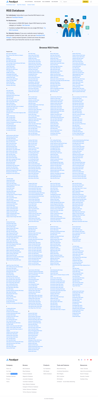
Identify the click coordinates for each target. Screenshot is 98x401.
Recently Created (84, 376)
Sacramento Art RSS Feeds (56, 279)
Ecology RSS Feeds (10, 301)
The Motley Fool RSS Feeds (12, 75)
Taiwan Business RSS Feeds (78, 78)
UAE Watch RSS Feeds (77, 120)
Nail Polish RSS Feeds (55, 55)
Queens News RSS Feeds (56, 221)
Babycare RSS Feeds (11, 141)
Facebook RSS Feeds (11, 314)
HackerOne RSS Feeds (33, 112)
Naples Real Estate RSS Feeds (57, 75)
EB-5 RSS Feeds (9, 288)
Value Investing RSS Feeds (78, 165)
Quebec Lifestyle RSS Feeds (56, 213)
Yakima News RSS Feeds (77, 254)
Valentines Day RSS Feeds (78, 154)
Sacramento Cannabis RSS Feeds (57, 281)
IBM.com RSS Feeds (32, 143)
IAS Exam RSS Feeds (33, 141)
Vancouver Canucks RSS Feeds (79, 176)
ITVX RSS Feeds (9, 71)
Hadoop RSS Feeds (32, 117)
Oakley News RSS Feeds (55, 115)
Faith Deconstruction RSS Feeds (13, 343)
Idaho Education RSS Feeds (34, 167)
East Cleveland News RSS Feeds (13, 279)
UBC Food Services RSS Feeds (79, 123)
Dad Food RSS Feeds (11, 226)
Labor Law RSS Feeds (33, 274)
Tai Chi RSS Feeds (76, 86)
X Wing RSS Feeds (76, 241)
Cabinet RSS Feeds (10, 181)
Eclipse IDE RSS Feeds (11, 296)
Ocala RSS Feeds (54, 134)
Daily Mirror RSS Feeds (11, 239)
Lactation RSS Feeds (32, 287)
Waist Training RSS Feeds (78, 191)
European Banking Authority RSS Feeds (15, 290)
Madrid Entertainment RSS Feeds (35, 346)
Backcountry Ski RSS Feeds (12, 168)
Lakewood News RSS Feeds (34, 301)
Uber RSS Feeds (75, 125)
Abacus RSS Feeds (10, 93)
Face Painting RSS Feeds (11, 319)
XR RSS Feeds (75, 237)
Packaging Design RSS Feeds (56, 146)
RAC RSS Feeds (53, 234)
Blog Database (26, 371)
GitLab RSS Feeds (10, 82)
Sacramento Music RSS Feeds (57, 285)
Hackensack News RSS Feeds (35, 109)
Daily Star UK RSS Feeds (11, 231)
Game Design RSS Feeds (33, 83)
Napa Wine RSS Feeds (55, 69)
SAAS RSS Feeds (54, 271)
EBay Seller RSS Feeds (11, 292)
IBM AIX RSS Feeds (32, 144)
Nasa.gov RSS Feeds (55, 90)
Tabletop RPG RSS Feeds (77, 58)
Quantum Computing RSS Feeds (57, 207)
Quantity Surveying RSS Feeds (57, 205)
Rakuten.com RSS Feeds (55, 261)
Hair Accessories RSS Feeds (34, 126)
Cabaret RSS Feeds (10, 180)
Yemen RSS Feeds (76, 271)
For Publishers (47, 368)
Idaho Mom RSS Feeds (33, 176)
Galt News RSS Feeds (33, 69)
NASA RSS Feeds (54, 91)
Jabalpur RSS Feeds (32, 183)
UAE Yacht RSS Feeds (77, 122)
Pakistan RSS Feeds (54, 171)
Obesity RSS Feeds (54, 123)
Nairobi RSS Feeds (54, 58)
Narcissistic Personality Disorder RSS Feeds (60, 80)
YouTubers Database (28, 381)
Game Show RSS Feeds (33, 88)
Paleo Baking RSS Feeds (55, 176)
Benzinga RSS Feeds (10, 64)
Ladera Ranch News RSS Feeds (35, 288)
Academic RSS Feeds (11, 126)
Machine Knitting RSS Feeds (34, 321)
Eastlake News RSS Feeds (12, 276)
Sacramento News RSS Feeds (56, 287)
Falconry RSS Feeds (10, 348)
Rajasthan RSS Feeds (55, 258)
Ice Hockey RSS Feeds (33, 157)
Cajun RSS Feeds (10, 196)
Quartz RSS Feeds (54, 211)
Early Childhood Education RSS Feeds (14, 266)
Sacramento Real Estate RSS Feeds (58, 290)
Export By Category (21, 4)
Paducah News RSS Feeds (56, 152)
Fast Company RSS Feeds (12, 78)
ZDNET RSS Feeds (76, 295)
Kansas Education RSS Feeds (34, 258)
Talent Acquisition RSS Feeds (78, 91)
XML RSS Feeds (75, 236)
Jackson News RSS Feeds (34, 199)
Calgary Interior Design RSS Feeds (13, 216)
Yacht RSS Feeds (76, 249)
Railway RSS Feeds (54, 253)
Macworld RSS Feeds (33, 335)
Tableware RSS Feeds (77, 59)
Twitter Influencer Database (30, 389)
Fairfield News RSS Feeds (12, 333)
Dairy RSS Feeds (10, 247)
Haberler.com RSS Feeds (33, 100)
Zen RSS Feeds (75, 303)
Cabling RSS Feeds (10, 186)
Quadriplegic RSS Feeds (55, 194)
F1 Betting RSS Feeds (11, 308)
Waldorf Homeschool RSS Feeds (79, 199)
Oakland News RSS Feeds (56, 108)
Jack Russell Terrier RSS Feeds (35, 202)
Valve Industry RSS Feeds (78, 167)
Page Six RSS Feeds (54, 156)
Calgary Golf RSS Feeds (11, 215)
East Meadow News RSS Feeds (13, 281)
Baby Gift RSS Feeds (10, 154)
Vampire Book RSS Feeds (77, 168)
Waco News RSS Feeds (77, 186)
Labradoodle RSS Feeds (33, 279)
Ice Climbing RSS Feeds (33, 152)
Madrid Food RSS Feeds (33, 349)
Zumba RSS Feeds (76, 316)
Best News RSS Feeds (11, 61)
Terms (7, 381)
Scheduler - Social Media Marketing (66, 381)
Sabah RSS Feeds (54, 273)
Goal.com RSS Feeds (10, 83)
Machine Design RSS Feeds (34, 318)
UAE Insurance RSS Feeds (78, 106)
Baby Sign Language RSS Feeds (13, 159)
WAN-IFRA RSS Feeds (77, 219)
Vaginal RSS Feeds (76, 152)
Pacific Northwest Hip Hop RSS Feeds (58, 143)
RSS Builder (60, 379)
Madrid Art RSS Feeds (33, 344)
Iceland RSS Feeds (32, 149)
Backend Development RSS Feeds (13, 170)
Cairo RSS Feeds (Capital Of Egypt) (14, 194)
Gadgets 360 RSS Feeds (33, 56)
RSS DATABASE (29, 1)
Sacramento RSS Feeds (55, 292)
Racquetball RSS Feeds (55, 233)
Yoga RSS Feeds (76, 281)
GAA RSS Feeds (31, 53)
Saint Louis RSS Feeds (55, 300)
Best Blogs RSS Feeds (11, 59)
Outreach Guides (31, 4)
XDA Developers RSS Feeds (78, 231)
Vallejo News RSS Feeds (77, 157)
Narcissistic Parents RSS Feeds (57, 78)
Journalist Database (28, 379)
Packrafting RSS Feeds (55, 149)
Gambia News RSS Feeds (33, 71)
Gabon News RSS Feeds (33, 55)
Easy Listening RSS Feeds (12, 284)
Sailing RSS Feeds (54, 298)
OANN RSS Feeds (54, 122)
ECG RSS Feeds (9, 295)
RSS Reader (55, 1)
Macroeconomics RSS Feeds (34, 327)
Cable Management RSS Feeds (13, 185)
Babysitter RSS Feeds (11, 144)
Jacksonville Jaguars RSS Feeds (35, 186)
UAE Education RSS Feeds (78, 103)
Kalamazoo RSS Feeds (33, 234)
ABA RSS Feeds (9, 98)
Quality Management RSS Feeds (57, 202)
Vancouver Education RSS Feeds (79, 178)
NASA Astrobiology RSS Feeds (57, 88)
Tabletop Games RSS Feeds (78, 56)
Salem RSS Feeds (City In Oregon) (57, 309)
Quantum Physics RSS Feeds (56, 208)
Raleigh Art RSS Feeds (55, 264)
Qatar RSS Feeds (54, 188)
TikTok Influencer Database (29, 392)
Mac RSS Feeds (31, 338)
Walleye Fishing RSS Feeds (78, 213)
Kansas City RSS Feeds (33, 253)
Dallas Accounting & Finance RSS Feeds (15, 248)
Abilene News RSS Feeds (11, 108)
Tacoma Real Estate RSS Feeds (79, 64)
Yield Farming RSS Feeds (77, 273)
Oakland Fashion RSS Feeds (56, 103)
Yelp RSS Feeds (75, 268)
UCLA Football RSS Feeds (78, 134)
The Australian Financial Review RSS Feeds (15, 63)
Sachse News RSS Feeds (55, 277)
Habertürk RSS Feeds (33, 101)
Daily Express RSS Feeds (11, 234)
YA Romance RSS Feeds (77, 262)
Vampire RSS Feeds (76, 170)
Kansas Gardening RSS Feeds (34, 261)
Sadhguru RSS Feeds (55, 293)
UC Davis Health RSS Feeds (78, 133)
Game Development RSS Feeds (35, 85)
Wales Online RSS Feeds (77, 202)
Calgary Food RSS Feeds (11, 211)
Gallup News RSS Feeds (33, 67)
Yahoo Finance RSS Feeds (78, 251)
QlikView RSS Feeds (54, 191)
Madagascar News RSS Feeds (35, 340)
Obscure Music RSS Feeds (56, 130)
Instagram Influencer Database (30, 386)
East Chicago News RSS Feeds (13, 277)
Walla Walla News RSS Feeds (78, 211)
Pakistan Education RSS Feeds (57, 163)
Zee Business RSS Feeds (77, 297)
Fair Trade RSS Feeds (11, 340)
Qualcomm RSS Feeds (55, 200)
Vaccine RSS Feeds (76, 144)
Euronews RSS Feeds (11, 85)
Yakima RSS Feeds (76, 255)
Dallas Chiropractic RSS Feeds (13, 250)
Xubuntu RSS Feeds (76, 239)
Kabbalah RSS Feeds (32, 228)
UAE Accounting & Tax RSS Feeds (79, 96)
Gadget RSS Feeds (32, 58)
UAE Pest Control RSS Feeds (78, 114)
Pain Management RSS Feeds (56, 162)
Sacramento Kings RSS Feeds (56, 284)
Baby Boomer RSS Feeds (11, 148)
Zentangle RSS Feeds (77, 302)
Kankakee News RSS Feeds (34, 242)
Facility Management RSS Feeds (13, 322)
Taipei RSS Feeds (76, 77)
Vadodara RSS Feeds (77, 151)
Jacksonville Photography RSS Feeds (36, 192)
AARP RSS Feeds (10, 92)
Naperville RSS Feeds (55, 72)
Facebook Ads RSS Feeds (12, 311)
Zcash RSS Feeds (76, 294)
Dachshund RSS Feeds (11, 223)
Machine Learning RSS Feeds (34, 322)
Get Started (26, 25)
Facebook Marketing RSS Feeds (13, 313)
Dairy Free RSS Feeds (11, 245)
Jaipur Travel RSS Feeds (33, 208)
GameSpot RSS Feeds (33, 80)
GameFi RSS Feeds (32, 75)
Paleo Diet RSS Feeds (55, 178)
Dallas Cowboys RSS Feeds (12, 253)
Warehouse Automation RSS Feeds (80, 221)
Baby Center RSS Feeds (11, 143)
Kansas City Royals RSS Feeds (35, 252)
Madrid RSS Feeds (32, 351)
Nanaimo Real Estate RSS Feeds (57, 63)
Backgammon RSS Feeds (11, 171)
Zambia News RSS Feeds (77, 292)
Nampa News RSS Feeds (55, 61)
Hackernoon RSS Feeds (33, 111)
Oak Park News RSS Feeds (56, 120)
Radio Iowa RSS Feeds (55, 244)
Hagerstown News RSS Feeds (35, 119)
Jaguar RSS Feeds (32, 205)
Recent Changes (84, 373)
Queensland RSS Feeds (55, 219)
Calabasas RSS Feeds (11, 202)
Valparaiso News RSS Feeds (78, 163)
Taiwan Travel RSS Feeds (77, 85)
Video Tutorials (84, 368)
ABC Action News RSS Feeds (12, 100)
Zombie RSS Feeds (76, 311)
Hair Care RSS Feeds (32, 128)
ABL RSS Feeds (9, 111)
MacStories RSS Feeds (33, 333)
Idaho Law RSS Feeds (33, 175)
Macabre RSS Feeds (32, 313)
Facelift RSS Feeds (10, 318)
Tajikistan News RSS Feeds (78, 88)
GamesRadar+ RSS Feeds (34, 82)
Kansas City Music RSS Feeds (35, 248)
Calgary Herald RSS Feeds (12, 208)
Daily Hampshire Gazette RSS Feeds (14, 236)
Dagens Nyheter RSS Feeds (12, 228)
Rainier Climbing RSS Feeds (56, 255)
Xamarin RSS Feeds (76, 226)
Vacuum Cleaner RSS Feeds (78, 146)
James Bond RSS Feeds (33, 221)
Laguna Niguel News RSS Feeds (35, 296)
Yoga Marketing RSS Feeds (78, 277)
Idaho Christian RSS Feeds (34, 163)
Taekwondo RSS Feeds (77, 71)
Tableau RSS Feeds (76, 53)
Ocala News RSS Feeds (55, 133)
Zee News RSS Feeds (77, 299)
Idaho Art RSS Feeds (32, 162)
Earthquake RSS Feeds (11, 271)
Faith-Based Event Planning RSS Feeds (14, 341)
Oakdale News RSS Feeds (56, 96)
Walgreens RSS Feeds (77, 208)
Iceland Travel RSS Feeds (33, 151)
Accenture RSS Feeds (11, 128)
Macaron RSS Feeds (32, 314)
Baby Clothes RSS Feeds (11, 151)
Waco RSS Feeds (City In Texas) (79, 188)
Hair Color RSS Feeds (33, 130)
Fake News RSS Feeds (11, 346)
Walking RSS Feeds (76, 210)
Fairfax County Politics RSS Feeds (13, 327)
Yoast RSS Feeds (76, 276)
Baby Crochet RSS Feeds (11, 152)
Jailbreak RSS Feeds (32, 207)
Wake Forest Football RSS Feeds (79, 196)
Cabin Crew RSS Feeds (11, 183)
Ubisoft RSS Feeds (76, 126)
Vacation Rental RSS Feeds (78, 141)
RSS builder (37, 1)
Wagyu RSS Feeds (76, 189)
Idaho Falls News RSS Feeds (34, 168)
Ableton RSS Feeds (10, 109)
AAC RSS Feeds (9, 90)
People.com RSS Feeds (11, 80)
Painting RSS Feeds (54, 160)
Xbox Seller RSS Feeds (77, 229)
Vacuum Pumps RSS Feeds (78, 148)
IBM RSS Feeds (31, 146)
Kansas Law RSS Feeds (33, 263)
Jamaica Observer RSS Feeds (34, 213)
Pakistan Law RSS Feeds (55, 167)
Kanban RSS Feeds (32, 241)
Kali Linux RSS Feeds (32, 237)
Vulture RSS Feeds (10, 66)
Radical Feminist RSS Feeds (56, 239)
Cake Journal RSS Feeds (11, 197)
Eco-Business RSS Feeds (11, 300)
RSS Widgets (60, 373)
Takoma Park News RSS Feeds (79, 90)
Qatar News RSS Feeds (55, 185)
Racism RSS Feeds (54, 229)
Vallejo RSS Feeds (76, 159)
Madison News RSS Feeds (34, 341)
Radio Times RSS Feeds (55, 242)
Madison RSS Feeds (32, 343)
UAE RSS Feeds (75, 117)
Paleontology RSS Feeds (55, 175)
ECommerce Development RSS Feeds (14, 303)
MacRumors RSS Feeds (33, 332)
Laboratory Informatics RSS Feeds (35, 273)
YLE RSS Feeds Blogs (77, 274)
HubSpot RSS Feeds (10, 77)
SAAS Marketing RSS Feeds (56, 270)
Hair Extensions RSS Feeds (34, 131)
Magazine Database (28, 376)
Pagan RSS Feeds (54, 154)
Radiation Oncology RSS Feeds (57, 236)
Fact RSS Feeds (9, 324)
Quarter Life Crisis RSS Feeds (56, 210)
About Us (8, 368)
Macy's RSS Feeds (32, 337)
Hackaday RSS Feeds (33, 106)
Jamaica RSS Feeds (32, 216)
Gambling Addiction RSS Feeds (35, 72)
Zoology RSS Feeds (76, 313)
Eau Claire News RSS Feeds (12, 287)
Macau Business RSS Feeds (34, 316)
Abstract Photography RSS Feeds (13, 122)
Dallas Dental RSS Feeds (11, 255)
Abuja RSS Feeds (10, 123)
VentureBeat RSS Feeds (11, 74)
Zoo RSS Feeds (75, 314)
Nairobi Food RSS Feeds (55, 56)
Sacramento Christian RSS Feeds (57, 282)
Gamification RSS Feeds (33, 91)
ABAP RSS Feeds (10, 96)
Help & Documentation (86, 371)
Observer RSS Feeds (54, 131)
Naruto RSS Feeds (54, 86)
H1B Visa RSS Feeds (32, 96)
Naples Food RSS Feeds (55, 74)
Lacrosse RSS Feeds (32, 285)
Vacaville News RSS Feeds (78, 143)
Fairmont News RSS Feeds (12, 337)
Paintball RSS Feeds (54, 157)
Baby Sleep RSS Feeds (11, 160)
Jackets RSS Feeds (32, 185)
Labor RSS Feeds (32, 277)
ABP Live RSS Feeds (10, 117)
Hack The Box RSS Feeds (33, 115)
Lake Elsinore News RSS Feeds (35, 306)
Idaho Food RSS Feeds (33, 170)
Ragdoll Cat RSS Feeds (55, 248)
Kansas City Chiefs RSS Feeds (35, 247)
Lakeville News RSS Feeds (34, 300)
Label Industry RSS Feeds (34, 270)
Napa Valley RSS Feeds (55, 67)
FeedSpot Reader (17, 17)
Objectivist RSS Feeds (55, 126)
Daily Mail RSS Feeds (11, 229)
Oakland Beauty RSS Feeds (56, 101)
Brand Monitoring (61, 368)
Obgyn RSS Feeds (54, 125)
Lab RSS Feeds (31, 282)
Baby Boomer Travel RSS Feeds (13, 149)
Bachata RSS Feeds (10, 163)
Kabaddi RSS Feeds (32, 226)
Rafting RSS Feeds (54, 247)
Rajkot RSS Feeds (54, 259)
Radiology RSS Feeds (55, 241)
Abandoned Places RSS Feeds (13, 95)
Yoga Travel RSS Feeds (77, 284)
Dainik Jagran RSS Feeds (11, 241)
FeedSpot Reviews (11, 376)
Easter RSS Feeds (10, 274)
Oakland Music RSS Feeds (56, 106)
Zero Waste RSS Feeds (77, 306)
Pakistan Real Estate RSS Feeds (57, 170)
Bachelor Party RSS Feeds (12, 167)
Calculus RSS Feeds (10, 205)
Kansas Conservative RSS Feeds (35, 256)
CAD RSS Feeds (9, 189)
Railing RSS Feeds (54, 252)
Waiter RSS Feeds (76, 192)
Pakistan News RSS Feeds (56, 168)
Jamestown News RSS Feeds (34, 219)
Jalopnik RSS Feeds (32, 211)
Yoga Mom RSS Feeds (77, 279)
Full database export (10, 4)
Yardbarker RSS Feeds (77, 260)
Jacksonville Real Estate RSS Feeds (36, 196)
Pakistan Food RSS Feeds (56, 165)
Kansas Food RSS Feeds (33, 259)
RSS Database (26, 368)
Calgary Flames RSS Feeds (12, 210)
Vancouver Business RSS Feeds (79, 175)
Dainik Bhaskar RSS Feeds (12, 242)
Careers (11, 373)
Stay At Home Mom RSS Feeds (57, 296)
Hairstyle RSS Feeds (32, 125)
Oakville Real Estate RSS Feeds (57, 117)
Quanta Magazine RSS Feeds (56, 204)
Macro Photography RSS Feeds (35, 330)
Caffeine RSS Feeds (10, 192)
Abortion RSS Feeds (10, 115)
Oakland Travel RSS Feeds (56, 114)
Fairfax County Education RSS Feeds (14, 325)
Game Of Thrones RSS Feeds (34, 86)
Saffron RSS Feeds (54, 295)
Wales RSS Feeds (76, 207)
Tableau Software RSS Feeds (78, 55)
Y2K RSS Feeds (75, 246)
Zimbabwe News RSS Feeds (78, 308)
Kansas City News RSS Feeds (34, 250)
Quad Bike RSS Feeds (55, 196)
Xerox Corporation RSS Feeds (78, 233)
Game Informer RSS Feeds (34, 77)
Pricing (85, 1)
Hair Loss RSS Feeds (32, 133)
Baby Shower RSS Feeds (11, 157)
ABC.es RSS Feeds (10, 103)
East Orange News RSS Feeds (13, 282)
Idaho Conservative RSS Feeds (35, 165)
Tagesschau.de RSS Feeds (78, 72)
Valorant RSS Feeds (76, 160)
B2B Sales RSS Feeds (11, 138)
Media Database (47, 373)
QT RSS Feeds (53, 192)
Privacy (8, 379)
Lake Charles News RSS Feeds (35, 304)
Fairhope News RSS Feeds (12, 335)
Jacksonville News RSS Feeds (35, 189)
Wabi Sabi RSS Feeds (77, 183)
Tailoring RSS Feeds (76, 75)
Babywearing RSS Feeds (11, 146)
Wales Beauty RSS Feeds (77, 204)
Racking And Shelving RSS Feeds (57, 231)
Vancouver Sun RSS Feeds (78, 171)
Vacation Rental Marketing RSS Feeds (80, 140)
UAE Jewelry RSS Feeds (77, 108)
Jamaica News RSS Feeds (34, 215)
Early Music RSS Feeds (11, 268)
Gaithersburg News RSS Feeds (35, 64)
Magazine (8, 58)
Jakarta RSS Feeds (32, 210)
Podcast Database (27, 373)
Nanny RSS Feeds (54, 64)
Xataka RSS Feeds (76, 228)
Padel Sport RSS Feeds (55, 151)
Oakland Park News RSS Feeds (57, 109)
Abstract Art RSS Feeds (11, 120)
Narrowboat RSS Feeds (55, 85)
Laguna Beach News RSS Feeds (35, 295)
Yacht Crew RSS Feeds (77, 247)
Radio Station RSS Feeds (55, 245)
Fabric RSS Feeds (10, 310)
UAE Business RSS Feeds (77, 100)
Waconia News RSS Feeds (78, 185)
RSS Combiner (46, 1)
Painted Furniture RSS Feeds (56, 159)
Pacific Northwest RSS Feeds (56, 144)
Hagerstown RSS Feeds (33, 120)
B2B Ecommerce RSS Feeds (12, 135)
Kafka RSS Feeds (32, 229)
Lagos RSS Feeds (32, 293)
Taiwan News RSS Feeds (77, 82)
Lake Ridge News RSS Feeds (34, 307)
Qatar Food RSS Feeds (55, 183)
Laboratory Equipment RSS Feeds (35, 271)
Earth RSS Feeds (10, 273)
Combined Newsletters (62, 371)
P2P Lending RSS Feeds (55, 140)
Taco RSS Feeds (75, 67)
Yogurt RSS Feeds (76, 285)
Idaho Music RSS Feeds (33, 178)
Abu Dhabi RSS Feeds (11, 125)
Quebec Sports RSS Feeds (56, 216)
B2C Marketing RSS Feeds (12, 140)
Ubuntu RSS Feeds (76, 130)
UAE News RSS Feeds (77, 112)
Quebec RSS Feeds (54, 215)
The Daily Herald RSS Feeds (12, 237)
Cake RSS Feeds (10, 199)
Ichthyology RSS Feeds (33, 160)
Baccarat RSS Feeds (10, 162)
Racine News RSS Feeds (55, 228)
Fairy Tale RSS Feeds (11, 338)
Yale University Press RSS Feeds (79, 257)
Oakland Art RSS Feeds (55, 98)
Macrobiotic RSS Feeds (33, 325)
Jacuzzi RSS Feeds (32, 204)
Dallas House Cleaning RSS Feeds (13, 252)
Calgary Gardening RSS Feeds (13, 213)
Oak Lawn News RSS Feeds (56, 119)
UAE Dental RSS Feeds (77, 101)
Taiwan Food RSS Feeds (77, 80)
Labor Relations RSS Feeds (34, 276)
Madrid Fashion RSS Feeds (34, 348)
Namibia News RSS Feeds (56, 59)
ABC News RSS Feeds (11, 104)
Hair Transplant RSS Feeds (34, 134)
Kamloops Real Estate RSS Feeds (35, 239)
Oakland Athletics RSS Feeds (56, 100)
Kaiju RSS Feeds (31, 231)
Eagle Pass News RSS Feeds (12, 265)
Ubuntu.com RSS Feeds (77, 128)
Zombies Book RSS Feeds (78, 310)
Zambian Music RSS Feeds (78, 291)
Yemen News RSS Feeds (77, 270)
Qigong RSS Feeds (54, 189)
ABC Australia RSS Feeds (11, 101)
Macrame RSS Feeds (32, 324)
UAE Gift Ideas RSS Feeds (78, 104)
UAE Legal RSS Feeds (77, 111)
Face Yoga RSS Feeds (11, 321)
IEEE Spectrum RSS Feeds (12, 69)
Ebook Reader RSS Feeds (11, 293)
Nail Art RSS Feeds (54, 53)
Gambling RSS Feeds (32, 74)
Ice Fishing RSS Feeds (33, 156)
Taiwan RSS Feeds (76, 83)
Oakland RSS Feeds (54, 112)
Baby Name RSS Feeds (11, 156)
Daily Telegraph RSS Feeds (12, 233)
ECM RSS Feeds (9, 298)
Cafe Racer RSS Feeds (11, 191)
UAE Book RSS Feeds (77, 98)
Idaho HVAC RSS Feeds (33, 173)
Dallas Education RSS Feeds (12, 258)
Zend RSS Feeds (76, 300)
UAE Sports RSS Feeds (77, 119)
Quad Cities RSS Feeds (55, 197)
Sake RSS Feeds (54, 303)
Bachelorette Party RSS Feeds (12, 165)
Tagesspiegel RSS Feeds (77, 74)
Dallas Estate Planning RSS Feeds (13, 259)
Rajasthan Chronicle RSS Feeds (57, 256)
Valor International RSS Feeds (78, 162)
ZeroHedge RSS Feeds (77, 305)
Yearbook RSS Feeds (77, 263)
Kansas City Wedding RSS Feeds (35, 255)
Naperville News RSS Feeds (56, 71)
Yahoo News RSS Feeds (77, 252)
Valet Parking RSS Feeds (77, 156)
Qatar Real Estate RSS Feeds (56, 186)
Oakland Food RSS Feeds (55, 104)
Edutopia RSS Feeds (10, 67)
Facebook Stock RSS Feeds (12, 316)
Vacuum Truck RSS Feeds (78, 149)
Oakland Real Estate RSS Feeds (57, 111)
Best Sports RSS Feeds (11, 53)
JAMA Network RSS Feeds (34, 218)
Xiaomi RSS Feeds (76, 234)
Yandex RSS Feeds (76, 258)
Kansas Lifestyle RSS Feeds (34, 264)
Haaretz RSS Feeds (32, 98)
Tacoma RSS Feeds (76, 66)
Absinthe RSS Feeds (10, 119)
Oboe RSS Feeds (54, 128)
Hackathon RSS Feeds (33, 108)
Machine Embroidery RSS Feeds (35, 319)
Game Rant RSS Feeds (33, 78)
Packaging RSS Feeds (55, 148)
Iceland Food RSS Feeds (33, 148)
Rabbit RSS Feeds (54, 226)
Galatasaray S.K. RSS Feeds (34, 66)
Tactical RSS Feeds (76, 69)
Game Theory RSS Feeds (33, 90)
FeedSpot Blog (84, 379)
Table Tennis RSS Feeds (77, 61)
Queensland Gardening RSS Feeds (57, 218)
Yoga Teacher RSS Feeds (77, 282)
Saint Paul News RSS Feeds (56, 301)
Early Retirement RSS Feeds (12, 270)
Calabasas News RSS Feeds (12, 200)
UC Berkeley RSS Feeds (77, 131)
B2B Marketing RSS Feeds (12, 137)
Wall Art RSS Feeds (76, 216)
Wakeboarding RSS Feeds (78, 194)
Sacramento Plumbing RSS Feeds (57, 288)
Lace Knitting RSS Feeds (33, 284)
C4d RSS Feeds (9, 178)
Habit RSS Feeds (32, 103)
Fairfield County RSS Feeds (12, 332)
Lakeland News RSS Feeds (34, 298)
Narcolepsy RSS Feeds (55, 83)
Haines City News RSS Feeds (34, 123)
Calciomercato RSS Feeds (12, 204)
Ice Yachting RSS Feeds (33, 159)
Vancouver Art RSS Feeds (78, 173)
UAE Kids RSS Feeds (76, 109)
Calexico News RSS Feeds (12, 207)
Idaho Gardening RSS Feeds (34, 171)
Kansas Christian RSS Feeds (34, 244)
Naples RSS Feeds (54, 77)
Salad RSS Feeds (54, 304)
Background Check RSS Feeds (13, 173)
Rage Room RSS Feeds (55, 250)
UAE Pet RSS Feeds (76, 115)
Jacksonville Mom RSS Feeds (34, 188)
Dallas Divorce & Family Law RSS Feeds (15, 256)
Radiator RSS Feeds (54, 237)
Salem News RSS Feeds (55, 306)
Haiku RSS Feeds (32, 122)
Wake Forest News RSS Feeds (79, 197)
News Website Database (29, 384)
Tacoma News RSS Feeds (78, 63)
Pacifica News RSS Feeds (56, 141)
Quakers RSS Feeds (54, 199)
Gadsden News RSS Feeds (34, 59)
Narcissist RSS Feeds (55, 82)
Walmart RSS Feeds (76, 218)
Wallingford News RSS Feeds (78, 215)
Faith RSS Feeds (9, 344)
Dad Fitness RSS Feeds (11, 225)
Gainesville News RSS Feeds (34, 61)
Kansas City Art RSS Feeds (34, 245)
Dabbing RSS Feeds (10, 221)
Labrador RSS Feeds (32, 281)
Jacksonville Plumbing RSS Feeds (35, 194)
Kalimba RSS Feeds (32, 236)
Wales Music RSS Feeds (77, 205)
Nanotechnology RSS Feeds (56, 66)
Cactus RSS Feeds (10, 188)
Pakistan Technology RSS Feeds (57, 173)
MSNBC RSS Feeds (10, 72)
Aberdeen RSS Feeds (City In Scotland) (15, 106)
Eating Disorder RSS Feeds (12, 285)
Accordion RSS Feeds (11, 130)
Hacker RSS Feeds (32, 114)
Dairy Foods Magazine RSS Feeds (13, 244)
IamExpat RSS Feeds (32, 140)
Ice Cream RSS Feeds (33, 154)
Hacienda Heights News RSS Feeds (36, 104)
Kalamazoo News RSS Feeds (34, 233)
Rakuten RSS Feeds (54, 263)
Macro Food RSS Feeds (33, 329)
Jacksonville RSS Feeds (33, 197)
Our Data (8, 371)
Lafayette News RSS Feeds (34, 290)
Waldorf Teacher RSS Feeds (78, 200)
